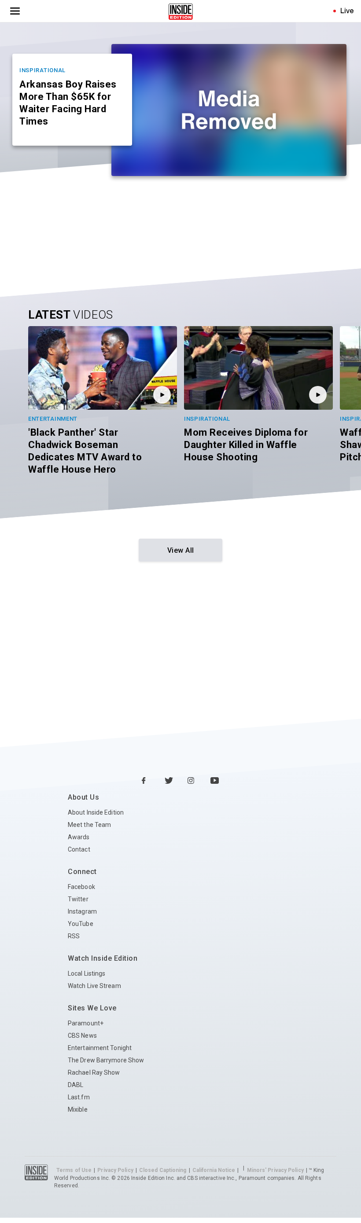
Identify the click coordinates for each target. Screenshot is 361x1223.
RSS (74, 936)
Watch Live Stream (94, 985)
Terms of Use (74, 1170)
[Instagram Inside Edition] (192, 781)
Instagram (82, 911)
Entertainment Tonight (100, 1047)
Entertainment (52, 418)
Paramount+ (85, 1023)
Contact (79, 849)
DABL (75, 1084)
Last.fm (79, 1097)
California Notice (214, 1170)
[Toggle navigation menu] (15, 11)
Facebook (81, 886)
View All (180, 550)
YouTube (80, 923)
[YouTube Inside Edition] (214, 781)
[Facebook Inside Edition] (146, 781)
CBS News (82, 1035)
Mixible (78, 1109)
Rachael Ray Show (94, 1072)
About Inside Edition (96, 812)
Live (347, 10)
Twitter (78, 899)
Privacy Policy (115, 1170)
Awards (79, 837)
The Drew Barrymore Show (106, 1060)
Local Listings (86, 973)
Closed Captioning (163, 1170)
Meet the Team (89, 824)
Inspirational (42, 70)
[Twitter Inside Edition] (169, 781)
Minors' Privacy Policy (275, 1170)
